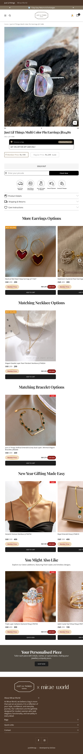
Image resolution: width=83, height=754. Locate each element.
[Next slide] (79, 260)
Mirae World (22, 3)
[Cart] (77, 15)
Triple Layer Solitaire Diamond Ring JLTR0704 (21, 624)
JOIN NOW (52, 287)
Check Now (64, 173)
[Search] (10, 15)
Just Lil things (9, 3)
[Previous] (5, 128)
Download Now (64, 142)
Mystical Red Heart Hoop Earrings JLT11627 (20, 279)
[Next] (78, 128)
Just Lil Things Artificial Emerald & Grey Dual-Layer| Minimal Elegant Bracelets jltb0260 (30, 449)
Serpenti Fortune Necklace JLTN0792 (18, 534)
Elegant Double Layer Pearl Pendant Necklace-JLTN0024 (25, 363)
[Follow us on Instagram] (44, 740)
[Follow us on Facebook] (39, 740)
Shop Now (41, 664)
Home (6, 24)
